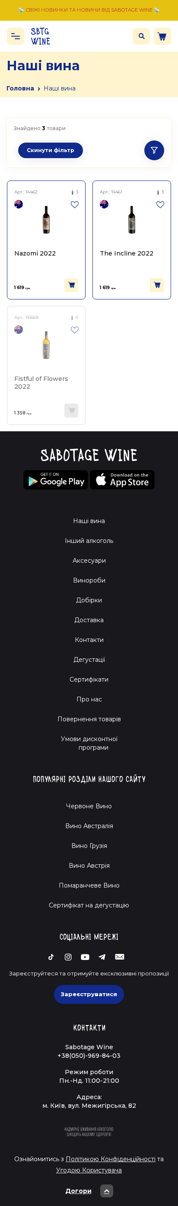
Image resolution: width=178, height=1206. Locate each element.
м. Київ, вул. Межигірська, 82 (89, 1105)
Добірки (89, 600)
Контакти (89, 640)
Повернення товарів (89, 719)
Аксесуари (89, 560)
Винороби (89, 580)
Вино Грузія (89, 846)
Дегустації (89, 660)
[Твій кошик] (162, 36)
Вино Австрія (89, 865)
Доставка (89, 620)
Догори (78, 1191)
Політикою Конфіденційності (111, 1159)
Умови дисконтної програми (89, 743)
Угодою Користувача (89, 1170)
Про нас (89, 699)
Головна (20, 88)
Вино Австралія (89, 826)
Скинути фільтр (50, 150)
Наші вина (89, 521)
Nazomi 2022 (35, 253)
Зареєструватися (89, 994)
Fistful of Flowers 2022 (41, 382)
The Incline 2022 (126, 253)
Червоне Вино (89, 806)
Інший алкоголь (89, 541)
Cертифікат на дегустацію (89, 905)
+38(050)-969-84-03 (89, 1056)
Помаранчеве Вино (89, 885)
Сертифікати (89, 679)
